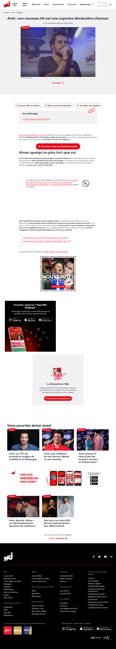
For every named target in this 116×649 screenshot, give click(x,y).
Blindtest (36, 4)
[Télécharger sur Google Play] (15, 319)
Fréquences (8, 607)
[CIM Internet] (96, 637)
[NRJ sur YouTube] (105, 556)
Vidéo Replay (8, 589)
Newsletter (8, 598)
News (46, 4)
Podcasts (7, 587)
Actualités (64, 603)
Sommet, (43, 135)
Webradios (8, 584)
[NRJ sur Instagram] (111, 556)
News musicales (66, 579)
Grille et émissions (11, 592)
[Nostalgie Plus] (28, 630)
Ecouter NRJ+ (37, 576)
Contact (91, 578)
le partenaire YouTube (60, 184)
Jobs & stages (93, 581)
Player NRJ (15, 4)
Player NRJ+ (25, 4)
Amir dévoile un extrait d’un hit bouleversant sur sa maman (45, 238)
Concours (72, 4)
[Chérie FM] (8, 630)
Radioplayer (8, 615)
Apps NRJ (7, 612)
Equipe (6, 595)
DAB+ (6, 610)
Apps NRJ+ (36, 593)
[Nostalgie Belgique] (18, 630)
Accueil (6, 12)
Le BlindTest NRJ (66, 576)
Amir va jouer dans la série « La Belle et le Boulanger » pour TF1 (47, 241)
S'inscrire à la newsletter (58, 398)
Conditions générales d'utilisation (96, 590)
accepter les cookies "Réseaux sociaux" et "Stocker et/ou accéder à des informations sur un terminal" (52, 182)
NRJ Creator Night (39, 611)
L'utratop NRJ (65, 593)
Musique (20, 12)
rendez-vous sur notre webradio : (55, 251)
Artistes (63, 581)
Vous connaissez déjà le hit (29, 135)
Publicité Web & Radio (96, 586)
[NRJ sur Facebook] (94, 556)
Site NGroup (92, 599)
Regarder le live (10, 579)
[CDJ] (107, 637)
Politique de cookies (95, 605)
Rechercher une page (68, 611)
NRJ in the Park (38, 606)
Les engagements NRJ (68, 608)
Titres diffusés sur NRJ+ (41, 579)
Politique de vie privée (96, 594)
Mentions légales (94, 584)
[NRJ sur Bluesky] (99, 556)
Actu (12, 12)
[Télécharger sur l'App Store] (29, 319)
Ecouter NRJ (8, 576)
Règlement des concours (97, 597)
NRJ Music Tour (38, 608)
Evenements (58, 4)
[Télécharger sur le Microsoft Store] (45, 319)
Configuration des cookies (98, 607)
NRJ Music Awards (39, 614)
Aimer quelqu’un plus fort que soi (37, 119)
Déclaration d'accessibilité (98, 602)
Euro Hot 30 (64, 591)
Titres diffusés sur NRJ (12, 581)
